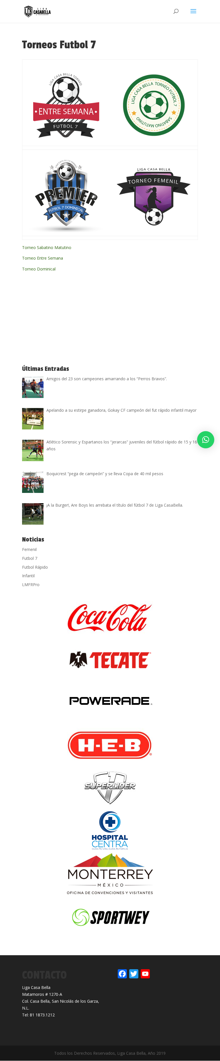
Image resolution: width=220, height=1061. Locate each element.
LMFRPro (31, 584)
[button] (205, 439)
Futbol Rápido (35, 567)
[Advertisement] (65, 319)
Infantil (28, 575)
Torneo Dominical (39, 269)
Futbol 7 (29, 558)
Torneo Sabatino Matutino (46, 247)
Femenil (29, 549)
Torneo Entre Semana (42, 258)
